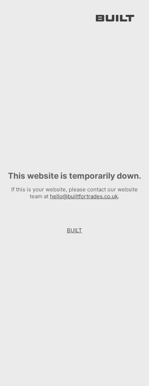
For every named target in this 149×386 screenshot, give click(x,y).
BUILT (74, 230)
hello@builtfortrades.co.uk (84, 196)
